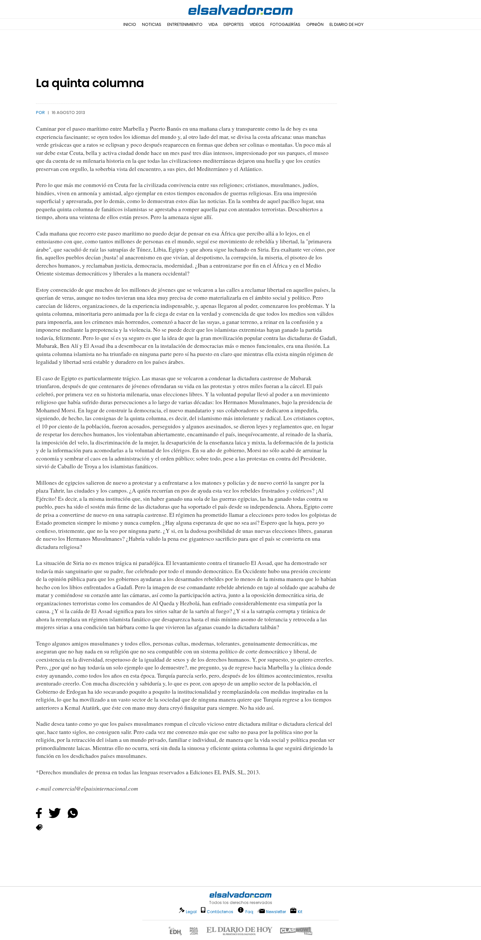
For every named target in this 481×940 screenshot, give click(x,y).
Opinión (315, 24)
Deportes (233, 24)
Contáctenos (220, 911)
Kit (300, 911)
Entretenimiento (185, 24)
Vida (213, 24)
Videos (257, 24)
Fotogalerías (285, 24)
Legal (191, 911)
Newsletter (276, 911)
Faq (249, 911)
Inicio (129, 24)
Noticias (151, 24)
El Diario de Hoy (347, 24)
